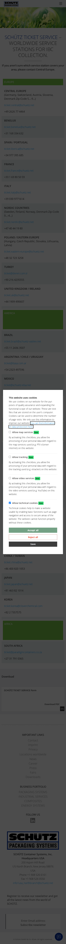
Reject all (33, 537)
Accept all (33, 530)
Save (33, 544)
